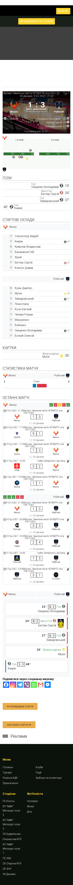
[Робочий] (59, 107)
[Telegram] (20, 685)
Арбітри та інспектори (48, 777)
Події (38, 772)
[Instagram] (13, 685)
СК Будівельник (12, 833)
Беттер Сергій (50, 194)
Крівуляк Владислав (28, 246)
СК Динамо (26, 96)
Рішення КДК (10, 777)
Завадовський (49, 201)
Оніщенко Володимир (45, 187)
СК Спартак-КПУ (12, 863)
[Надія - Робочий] (36, 543)
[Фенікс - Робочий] (36, 417)
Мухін (18, 293)
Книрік (18, 208)
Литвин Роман (24, 314)
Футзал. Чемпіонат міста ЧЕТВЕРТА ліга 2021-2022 (33, 93)
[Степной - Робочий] (36, 559)
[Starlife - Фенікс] (36, 434)
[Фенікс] (14, 107)
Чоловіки (32, 801)
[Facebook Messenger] (47, 685)
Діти (29, 811)
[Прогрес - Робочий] (36, 526)
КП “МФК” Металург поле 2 (11, 810)
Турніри (7, 772)
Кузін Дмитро (23, 288)
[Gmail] (41, 685)
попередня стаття (21, 706)
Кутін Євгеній (23, 309)
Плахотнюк (22, 304)
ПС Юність (9, 801)
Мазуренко (22, 319)
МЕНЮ (64, 11)
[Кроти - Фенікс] (36, 451)
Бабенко (20, 325)
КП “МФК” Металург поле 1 (11, 848)
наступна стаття (18, 724)
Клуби (39, 767)
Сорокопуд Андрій (26, 236)
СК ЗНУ (7, 868)
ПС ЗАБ (7, 858)
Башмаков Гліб (24, 252)
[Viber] (27, 685)
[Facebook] (6, 685)
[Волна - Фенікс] (36, 483)
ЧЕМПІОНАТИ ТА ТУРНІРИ (38, 21)
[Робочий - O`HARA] (36, 576)
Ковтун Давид (24, 268)
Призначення (10, 783)
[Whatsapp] (34, 685)
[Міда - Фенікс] (36, 467)
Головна (8, 767)
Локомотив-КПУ (12, 839)
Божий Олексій (24, 335)
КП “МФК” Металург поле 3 (11, 824)
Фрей (18, 257)
